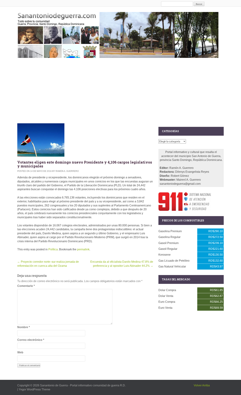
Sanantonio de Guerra (54, 385)
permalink (83, 249)
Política (53, 249)
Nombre (23, 327)
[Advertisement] (120, 89)
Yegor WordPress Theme (34, 389)
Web (20, 352)
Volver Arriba (202, 385)
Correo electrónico (30, 339)
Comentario (26, 285)
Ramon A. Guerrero (67, 171)
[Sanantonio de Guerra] (117, 34)
